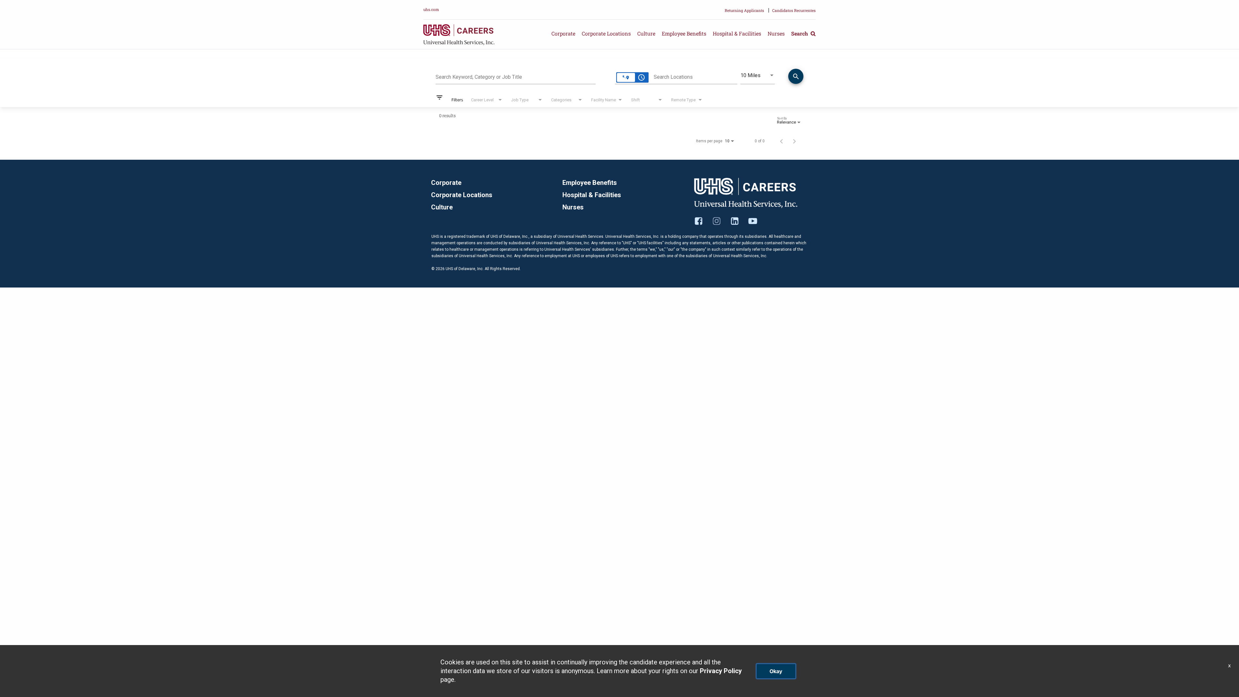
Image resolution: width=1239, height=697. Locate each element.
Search (800, 33)
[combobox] (516, 76)
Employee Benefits (684, 33)
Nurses (776, 33)
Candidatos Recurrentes (794, 10)
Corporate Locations (606, 33)
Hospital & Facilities (737, 33)
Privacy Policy (721, 671)
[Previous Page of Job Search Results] (781, 141)
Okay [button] (776, 671)
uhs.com (431, 9)
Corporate (563, 33)
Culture (646, 33)
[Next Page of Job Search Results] (794, 141)
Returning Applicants (744, 10)
